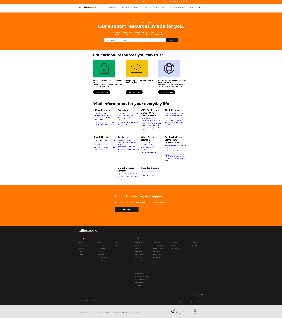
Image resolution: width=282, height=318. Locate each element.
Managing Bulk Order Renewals (128, 176)
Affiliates (136, 2)
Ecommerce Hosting (139, 267)
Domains (123, 110)
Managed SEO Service (158, 248)
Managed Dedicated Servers (141, 279)
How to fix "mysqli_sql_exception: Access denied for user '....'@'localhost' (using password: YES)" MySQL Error (174, 156)
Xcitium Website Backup (158, 263)
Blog (164, 2)
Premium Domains (101, 248)
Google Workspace (157, 254)
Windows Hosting (138, 251)
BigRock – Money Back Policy (127, 174)
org (117, 248)
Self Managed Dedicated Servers (141, 276)
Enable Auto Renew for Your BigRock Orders (107, 81)
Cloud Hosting (138, 285)
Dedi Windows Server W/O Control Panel (173, 140)
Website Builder (156, 242)
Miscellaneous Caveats (126, 169)
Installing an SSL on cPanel (127, 147)
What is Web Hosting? (139, 242)
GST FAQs (121, 179)
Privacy (176, 301)
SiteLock (155, 260)
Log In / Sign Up (198, 2)
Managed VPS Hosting (139, 273)
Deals (192, 7)
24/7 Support (146, 2)
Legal (172, 301)
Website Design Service (158, 245)
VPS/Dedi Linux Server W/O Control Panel (150, 113)
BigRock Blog (82, 248)
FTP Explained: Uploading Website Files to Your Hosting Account (174, 122)
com (117, 242)
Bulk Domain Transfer (102, 257)
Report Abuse (175, 248)
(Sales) (180, 2)
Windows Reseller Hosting (140, 257)
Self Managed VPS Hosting (140, 270)
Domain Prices (101, 251)
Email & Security (159, 7)
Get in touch (126, 209)
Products (123, 137)
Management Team (83, 245)
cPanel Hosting (102, 110)
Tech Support (174, 242)
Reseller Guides (150, 168)
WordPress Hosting (147, 138)
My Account (193, 242)
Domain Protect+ (101, 260)
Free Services (100, 270)
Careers (80, 251)
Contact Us (174, 251)
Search (171, 40)
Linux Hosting (137, 248)
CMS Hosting (137, 263)
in (116, 245)
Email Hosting (102, 137)
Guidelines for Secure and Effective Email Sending (139, 81)
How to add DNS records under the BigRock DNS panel (172, 81)
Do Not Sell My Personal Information (195, 301)
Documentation (175, 245)
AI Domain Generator (102, 267)
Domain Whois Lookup (102, 263)
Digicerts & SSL (156, 257)
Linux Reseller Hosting (139, 254)
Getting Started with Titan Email (105, 140)
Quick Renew (156, 2)
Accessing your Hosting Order (174, 118)
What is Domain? (101, 242)
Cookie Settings (183, 301)
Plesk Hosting (172, 110)
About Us (81, 242)
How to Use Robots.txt (148, 152)
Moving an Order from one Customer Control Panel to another (127, 142)
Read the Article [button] (101, 92)
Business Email (156, 251)
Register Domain (101, 245)
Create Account (194, 245)
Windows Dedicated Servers (140, 282)
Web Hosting (125, 7)
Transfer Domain (101, 254)
